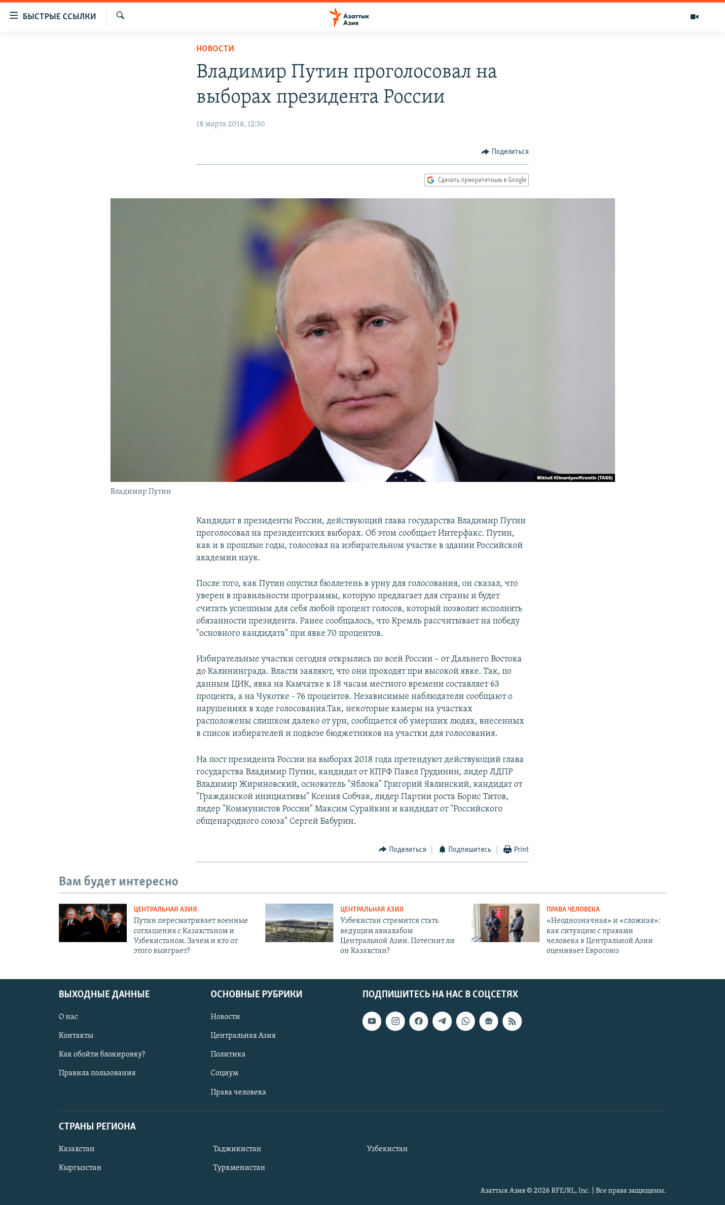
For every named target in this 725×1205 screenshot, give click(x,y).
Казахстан (77, 1149)
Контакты (76, 1036)
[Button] (505, 152)
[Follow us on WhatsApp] (465, 1021)
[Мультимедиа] (694, 17)
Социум (224, 1073)
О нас (68, 1017)
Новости (215, 49)
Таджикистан (237, 1149)
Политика (228, 1055)
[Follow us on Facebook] (418, 1021)
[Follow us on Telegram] (442, 1021)
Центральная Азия (165, 909)
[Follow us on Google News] (488, 1021)
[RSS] (512, 1021)
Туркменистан (239, 1168)
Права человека (573, 909)
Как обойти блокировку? (102, 1055)
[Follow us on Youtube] (371, 1021)
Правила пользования (97, 1073)
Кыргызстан (80, 1168)
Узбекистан (387, 1149)
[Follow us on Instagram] (395, 1021)
